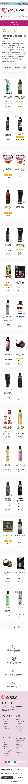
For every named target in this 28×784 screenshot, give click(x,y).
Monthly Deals (20, 727)
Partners (5, 723)
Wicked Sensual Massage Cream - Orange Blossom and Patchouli (7, 391)
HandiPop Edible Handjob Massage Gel (7, 97)
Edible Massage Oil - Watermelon (7, 353)
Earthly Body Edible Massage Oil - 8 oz (20, 536)
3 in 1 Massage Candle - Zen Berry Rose (7, 574)
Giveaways (19, 728)
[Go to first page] (6, 627)
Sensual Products (13, 29)
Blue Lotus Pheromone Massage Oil (8, 499)
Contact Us (6, 728)
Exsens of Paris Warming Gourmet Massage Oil (7, 427)
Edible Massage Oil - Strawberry (20, 133)
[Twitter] (8, 703)
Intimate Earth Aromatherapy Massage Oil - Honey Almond (7, 208)
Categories (4, 29)
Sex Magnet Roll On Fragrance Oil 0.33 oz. (20, 574)
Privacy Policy (7, 750)
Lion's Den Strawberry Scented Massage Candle (20, 169)
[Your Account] (23, 16)
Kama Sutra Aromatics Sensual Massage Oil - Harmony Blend (7, 318)
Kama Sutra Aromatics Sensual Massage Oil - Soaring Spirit (7, 609)
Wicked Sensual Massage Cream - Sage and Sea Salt (20, 245)
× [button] (26, 768)
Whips (17, 750)
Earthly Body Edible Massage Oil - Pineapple (20, 97)
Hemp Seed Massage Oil (8, 245)
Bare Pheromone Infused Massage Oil (20, 318)
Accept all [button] (7, 777)
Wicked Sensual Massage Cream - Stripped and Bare (20, 207)
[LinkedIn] (16, 703)
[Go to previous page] (8, 627)
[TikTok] (14, 703)
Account (18, 719)
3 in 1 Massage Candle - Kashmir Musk (20, 354)
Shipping (5, 744)
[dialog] (14, 775)
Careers (5, 721)
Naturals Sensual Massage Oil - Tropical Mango (20, 427)
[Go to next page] (19, 627)
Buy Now (8, 106)
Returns (5, 746)
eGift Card (19, 730)
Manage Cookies (7, 751)
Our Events (6, 725)
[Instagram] (2, 703)
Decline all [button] (21, 777)
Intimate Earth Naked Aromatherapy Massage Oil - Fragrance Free (20, 500)
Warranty (5, 748)
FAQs (4, 742)
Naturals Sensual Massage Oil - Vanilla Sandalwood (8, 464)
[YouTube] (5, 703)
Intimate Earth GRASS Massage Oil (20, 390)
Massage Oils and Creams (9, 31)
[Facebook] (11, 703)
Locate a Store (20, 721)
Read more (19, 775)
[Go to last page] (22, 627)
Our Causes (6, 727)
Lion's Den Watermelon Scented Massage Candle (7, 170)
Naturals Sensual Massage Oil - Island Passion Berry (20, 464)
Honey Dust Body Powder (7, 281)
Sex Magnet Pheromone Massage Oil (8, 134)
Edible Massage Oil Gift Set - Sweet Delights (7, 537)
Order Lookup (7, 741)
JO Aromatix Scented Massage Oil (20, 609)
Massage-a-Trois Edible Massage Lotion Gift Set (20, 282)
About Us (5, 719)
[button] (2, 16)
